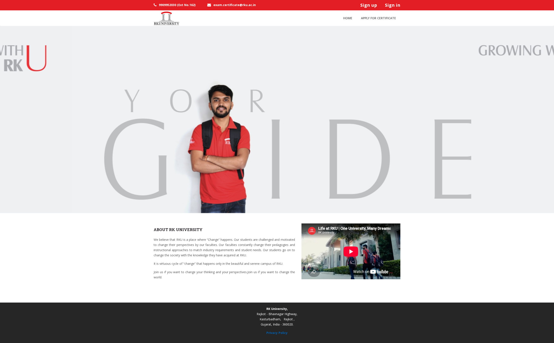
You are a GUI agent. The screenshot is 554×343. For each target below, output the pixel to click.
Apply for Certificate (378, 18)
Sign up (369, 5)
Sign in (392, 5)
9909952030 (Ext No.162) (177, 5)
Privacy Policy (277, 333)
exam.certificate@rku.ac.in (234, 5)
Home (347, 18)
